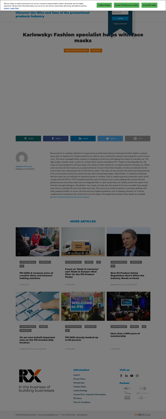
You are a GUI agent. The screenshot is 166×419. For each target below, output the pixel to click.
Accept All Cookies (149, 5)
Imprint (6, 8)
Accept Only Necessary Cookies (126, 5)
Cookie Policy (14, 8)
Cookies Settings (104, 5)
